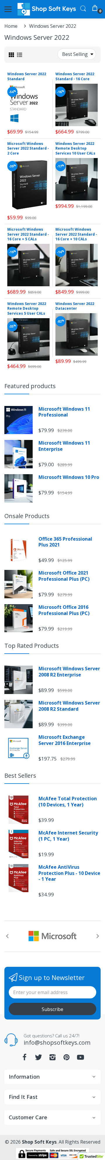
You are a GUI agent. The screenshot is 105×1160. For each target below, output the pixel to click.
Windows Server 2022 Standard (26, 76)
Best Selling (75, 54)
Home (11, 26)
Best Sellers (20, 775)
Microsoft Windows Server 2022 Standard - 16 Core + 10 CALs (76, 234)
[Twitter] (38, 1059)
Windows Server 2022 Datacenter (74, 306)
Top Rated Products (31, 646)
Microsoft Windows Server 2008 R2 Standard (69, 706)
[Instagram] (52, 1059)
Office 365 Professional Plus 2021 (65, 542)
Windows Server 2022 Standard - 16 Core (74, 76)
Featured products (30, 386)
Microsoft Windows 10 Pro (68, 477)
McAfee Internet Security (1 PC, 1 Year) (68, 836)
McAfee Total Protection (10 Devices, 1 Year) (67, 802)
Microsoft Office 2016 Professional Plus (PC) (64, 610)
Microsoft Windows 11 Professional (64, 412)
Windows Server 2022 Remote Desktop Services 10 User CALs (75, 148)
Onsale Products (27, 516)
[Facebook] (24, 1059)
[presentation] (7, 936)
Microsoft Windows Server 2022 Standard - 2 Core (28, 148)
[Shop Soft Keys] (47, 9)
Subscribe (52, 1009)
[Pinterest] (66, 1059)
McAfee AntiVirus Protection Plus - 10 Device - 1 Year (69, 873)
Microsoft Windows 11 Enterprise (64, 446)
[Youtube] (80, 1059)
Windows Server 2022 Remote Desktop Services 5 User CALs (26, 308)
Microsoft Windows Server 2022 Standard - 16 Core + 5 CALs (28, 234)
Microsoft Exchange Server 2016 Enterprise (64, 740)
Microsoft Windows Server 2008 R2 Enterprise (69, 672)
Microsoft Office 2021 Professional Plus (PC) (64, 576)
